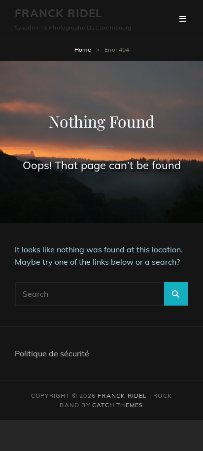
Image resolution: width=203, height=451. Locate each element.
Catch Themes (117, 405)
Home (82, 49)
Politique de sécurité (52, 353)
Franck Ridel (58, 13)
